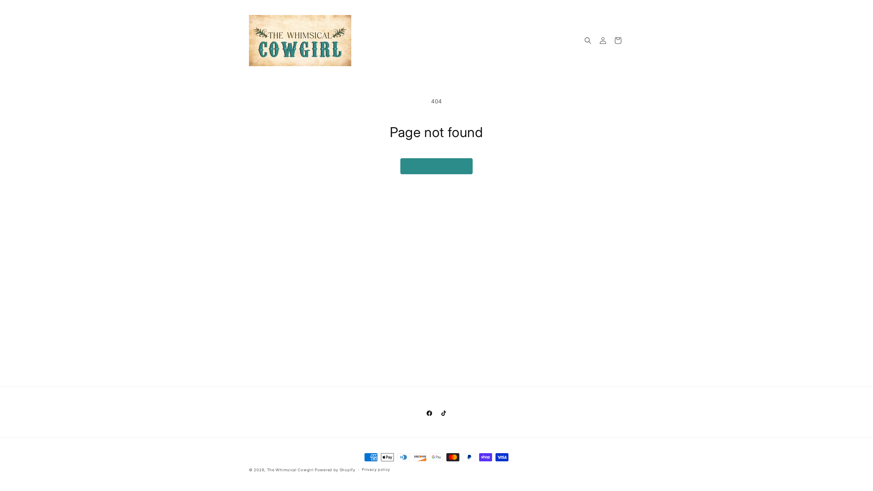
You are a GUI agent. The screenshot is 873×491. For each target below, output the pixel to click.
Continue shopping (436, 166)
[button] (587, 40)
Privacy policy (376, 469)
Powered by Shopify (335, 469)
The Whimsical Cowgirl (290, 469)
